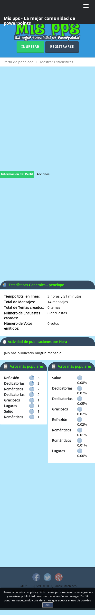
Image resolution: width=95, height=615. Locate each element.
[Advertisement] (47, 123)
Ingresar (30, 46)
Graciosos (12, 400)
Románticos (13, 389)
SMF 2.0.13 (26, 586)
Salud (8, 411)
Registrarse (62, 46)
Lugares (10, 405)
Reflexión (11, 377)
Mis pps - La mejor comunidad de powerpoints (39, 19)
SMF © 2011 (44, 586)
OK (48, 605)
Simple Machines (65, 586)
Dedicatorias (14, 383)
